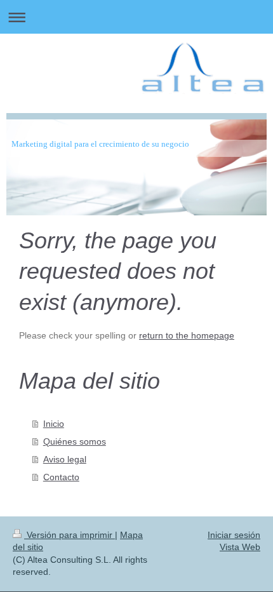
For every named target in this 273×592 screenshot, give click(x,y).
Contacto (61, 477)
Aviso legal (64, 459)
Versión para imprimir (69, 535)
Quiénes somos (74, 441)
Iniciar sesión (234, 535)
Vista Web (240, 547)
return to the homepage (186, 335)
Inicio (53, 424)
